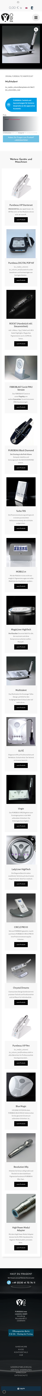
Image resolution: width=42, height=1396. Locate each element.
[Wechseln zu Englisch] (26, 7)
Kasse (21, 1350)
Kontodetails (21, 1352)
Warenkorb (21, 1347)
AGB (21, 1355)
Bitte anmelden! (14, 119)
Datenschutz (21, 1375)
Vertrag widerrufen (21, 1370)
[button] (36, 29)
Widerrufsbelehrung (21, 1367)
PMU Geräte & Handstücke (30, 133)
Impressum (21, 1373)
